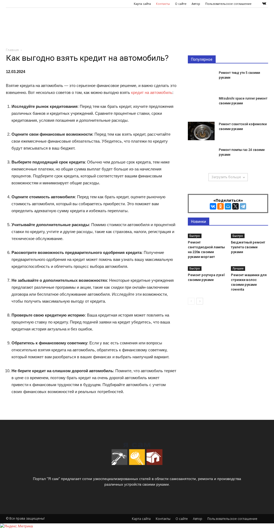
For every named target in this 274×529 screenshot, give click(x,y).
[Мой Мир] (228, 206)
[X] (235, 206)
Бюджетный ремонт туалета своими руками (248, 247)
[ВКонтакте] (213, 206)
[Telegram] (243, 206)
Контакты (163, 4)
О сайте (181, 4)
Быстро (194, 236)
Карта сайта (142, 4)
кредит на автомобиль (151, 92)
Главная (12, 50)
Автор (196, 4)
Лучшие (238, 268)
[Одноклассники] (220, 206)
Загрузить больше (226, 177)
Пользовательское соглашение (228, 4)
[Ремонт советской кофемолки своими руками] (201, 131)
